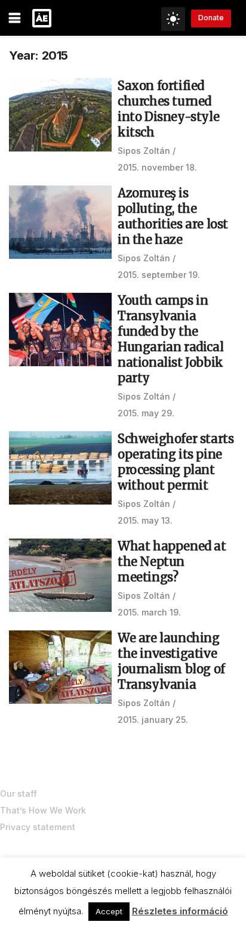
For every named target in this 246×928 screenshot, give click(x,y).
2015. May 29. (146, 413)
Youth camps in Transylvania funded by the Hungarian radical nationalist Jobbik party (170, 339)
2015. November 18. (157, 167)
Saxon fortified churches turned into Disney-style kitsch (168, 109)
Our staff (18, 793)
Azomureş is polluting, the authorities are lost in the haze (173, 216)
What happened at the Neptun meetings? (172, 561)
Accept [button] (109, 911)
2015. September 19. (159, 275)
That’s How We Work (43, 810)
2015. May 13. (145, 520)
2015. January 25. (153, 719)
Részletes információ (180, 911)
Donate (211, 17)
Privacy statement (37, 827)
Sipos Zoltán (144, 151)
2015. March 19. (149, 612)
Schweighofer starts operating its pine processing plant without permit (175, 462)
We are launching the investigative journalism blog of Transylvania (171, 661)
